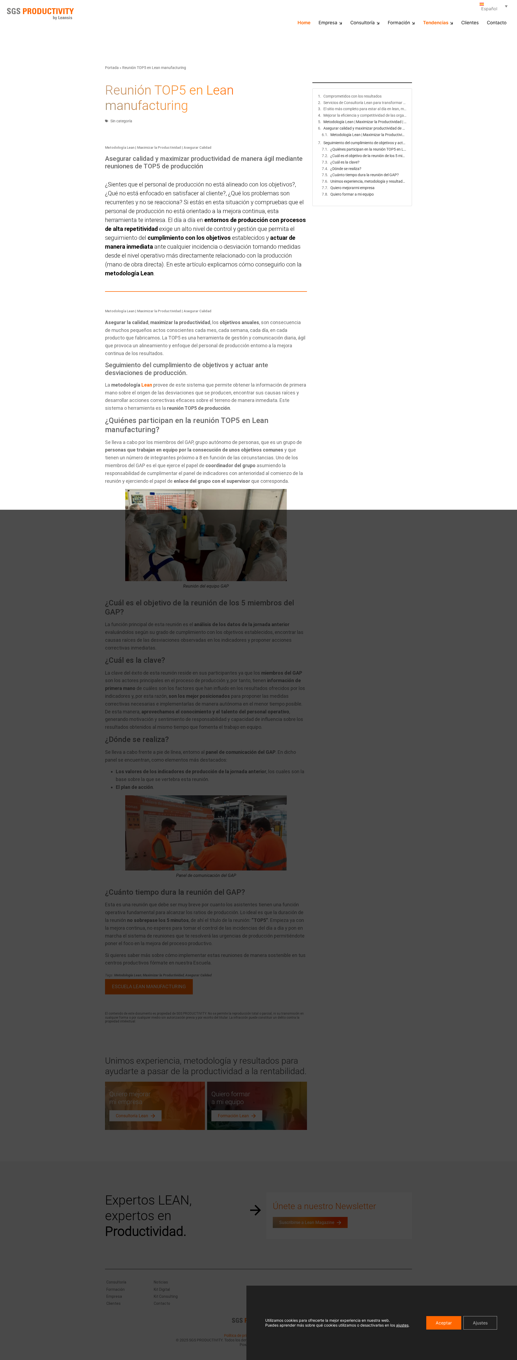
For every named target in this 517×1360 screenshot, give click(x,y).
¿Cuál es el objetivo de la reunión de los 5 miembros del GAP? (368, 156)
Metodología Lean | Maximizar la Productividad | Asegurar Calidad (364, 122)
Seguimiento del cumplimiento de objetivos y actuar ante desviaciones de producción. (364, 143)
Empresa (328, 22)
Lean (146, 385)
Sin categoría (121, 121)
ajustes (402, 1325)
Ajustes (480, 1323)
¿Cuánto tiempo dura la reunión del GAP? (364, 175)
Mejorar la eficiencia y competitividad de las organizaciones (364, 115)
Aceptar (444, 1323)
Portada (112, 67)
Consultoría (362, 22)
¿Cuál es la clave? (344, 162)
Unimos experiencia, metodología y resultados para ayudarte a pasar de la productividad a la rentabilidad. (368, 181)
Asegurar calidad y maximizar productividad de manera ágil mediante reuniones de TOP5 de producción (364, 128)
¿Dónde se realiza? (345, 168)
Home (304, 22)
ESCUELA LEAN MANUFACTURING (149, 986)
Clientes (470, 22)
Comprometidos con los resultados (352, 96)
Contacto (496, 22)
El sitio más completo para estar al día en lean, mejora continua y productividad (364, 109)
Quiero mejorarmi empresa (352, 188)
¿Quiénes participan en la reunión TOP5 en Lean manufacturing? (368, 149)
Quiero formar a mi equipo (352, 194)
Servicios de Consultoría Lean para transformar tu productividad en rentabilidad (364, 102)
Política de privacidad (242, 1335)
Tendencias (435, 22)
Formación (399, 22)
